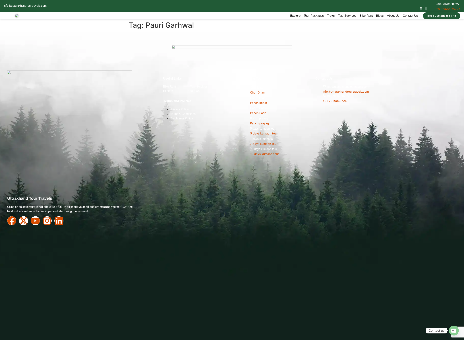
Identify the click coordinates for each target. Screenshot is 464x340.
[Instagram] (47, 220)
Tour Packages (314, 15)
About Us (393, 15)
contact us (410, 15)
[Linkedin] (58, 220)
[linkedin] (426, 9)
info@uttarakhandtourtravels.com (25, 5)
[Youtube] (35, 220)
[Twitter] (421, 9)
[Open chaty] (454, 330)
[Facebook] (11, 220)
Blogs (380, 15)
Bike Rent (366, 15)
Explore (295, 15)
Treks (331, 15)
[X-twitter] (23, 220)
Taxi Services (347, 15)
